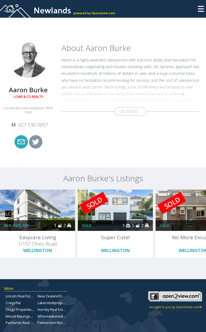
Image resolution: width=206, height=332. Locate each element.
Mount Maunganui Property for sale (34, 316)
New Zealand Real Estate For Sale (64, 296)
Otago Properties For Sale (26, 309)
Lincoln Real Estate (20, 296)
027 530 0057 (33, 124)
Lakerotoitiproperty (53, 302)
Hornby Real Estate (53, 309)
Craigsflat (13, 302)
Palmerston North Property (59, 322)
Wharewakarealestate (55, 316)
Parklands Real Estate (23, 322)
